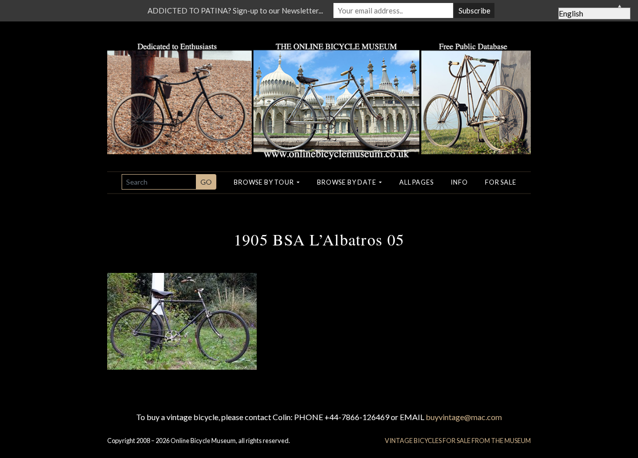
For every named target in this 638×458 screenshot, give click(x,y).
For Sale (500, 182)
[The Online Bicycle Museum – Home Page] (319, 89)
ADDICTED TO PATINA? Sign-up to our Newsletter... (235, 10)
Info (459, 182)
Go (206, 182)
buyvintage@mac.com (464, 417)
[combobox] (159, 182)
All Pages (416, 182)
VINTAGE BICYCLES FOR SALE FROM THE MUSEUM (458, 441)
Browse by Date (347, 182)
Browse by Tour (264, 182)
